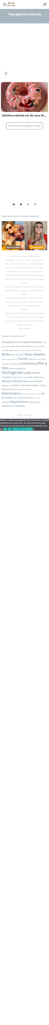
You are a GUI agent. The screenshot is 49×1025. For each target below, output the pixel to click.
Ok (5, 429)
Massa (42, 377)
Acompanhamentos (30, 342)
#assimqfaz (10, 342)
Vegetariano (34, 402)
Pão (4, 389)
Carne (23, 359)
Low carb (32, 377)
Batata (38, 350)
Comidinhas (28, 363)
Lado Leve (31, 373)
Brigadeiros (13, 359)
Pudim (43, 385)
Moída (4, 386)
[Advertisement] (24, 44)
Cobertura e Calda (37, 359)
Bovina (4, 359)
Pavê (10, 386)
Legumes (7, 377)
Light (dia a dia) (20, 377)
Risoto (29, 389)
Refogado (20, 390)
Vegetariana (19, 402)
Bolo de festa (17, 355)
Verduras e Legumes (13, 406)
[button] (4, 4)
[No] (34, 429)
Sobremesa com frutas (31, 394)
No (9, 429)
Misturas (29, 381)
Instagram (12, 372)
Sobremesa (11, 393)
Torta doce (19, 397)
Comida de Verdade (10, 364)
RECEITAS (11, 389)
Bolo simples (35, 354)
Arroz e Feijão (38, 346)
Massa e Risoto (12, 381)
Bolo (6, 354)
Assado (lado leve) (26, 350)
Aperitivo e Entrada (21, 346)
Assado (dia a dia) (10, 350)
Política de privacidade (22, 429)
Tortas (30, 397)
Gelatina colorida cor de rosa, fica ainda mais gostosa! (24, 115)
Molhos (38, 381)
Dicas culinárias (17, 368)
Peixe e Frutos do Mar (26, 385)
